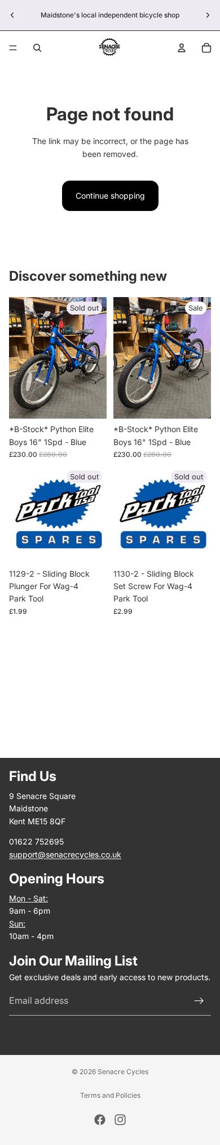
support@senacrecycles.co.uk (65, 854)
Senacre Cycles (123, 1071)
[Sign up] (199, 1001)
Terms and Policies (110, 1095)
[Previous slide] (12, 15)
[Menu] (13, 48)
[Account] (181, 47)
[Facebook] (100, 1119)
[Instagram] (120, 1119)
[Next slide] (207, 15)
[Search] (37, 47)
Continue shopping (110, 195)
